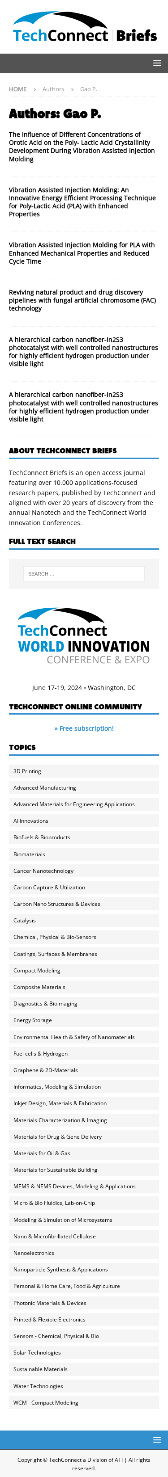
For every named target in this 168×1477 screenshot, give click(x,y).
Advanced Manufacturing (44, 787)
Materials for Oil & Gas (41, 1153)
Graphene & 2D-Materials (45, 1070)
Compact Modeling (36, 970)
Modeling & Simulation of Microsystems (62, 1220)
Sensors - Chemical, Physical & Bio (56, 1336)
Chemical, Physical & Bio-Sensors (54, 937)
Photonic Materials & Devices (49, 1303)
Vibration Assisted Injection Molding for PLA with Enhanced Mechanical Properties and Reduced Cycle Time (82, 252)
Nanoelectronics (33, 1253)
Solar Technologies (37, 1352)
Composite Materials (39, 987)
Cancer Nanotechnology (43, 871)
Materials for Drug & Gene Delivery (57, 1136)
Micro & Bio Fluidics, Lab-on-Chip (54, 1203)
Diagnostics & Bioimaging (45, 1003)
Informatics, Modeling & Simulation (57, 1086)
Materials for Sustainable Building (55, 1170)
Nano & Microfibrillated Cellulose (54, 1236)
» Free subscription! (84, 728)
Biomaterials (29, 854)
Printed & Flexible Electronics (49, 1319)
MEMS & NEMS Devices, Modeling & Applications (74, 1186)
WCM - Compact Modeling (45, 1402)
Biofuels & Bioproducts (41, 837)
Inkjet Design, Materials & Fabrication (60, 1103)
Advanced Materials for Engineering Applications (74, 804)
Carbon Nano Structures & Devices (56, 904)
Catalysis (24, 920)
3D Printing (27, 771)
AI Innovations (30, 821)
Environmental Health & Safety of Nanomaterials (74, 1037)
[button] (156, 63)
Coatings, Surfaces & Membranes (55, 954)
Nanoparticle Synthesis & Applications (60, 1269)
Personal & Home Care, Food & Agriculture (66, 1286)
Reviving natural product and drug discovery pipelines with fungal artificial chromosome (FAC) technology (82, 300)
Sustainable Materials (40, 1369)
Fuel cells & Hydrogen (40, 1053)
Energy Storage (32, 1020)
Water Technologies (38, 1386)
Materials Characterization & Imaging (60, 1120)
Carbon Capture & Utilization (49, 887)
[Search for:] (84, 573)
